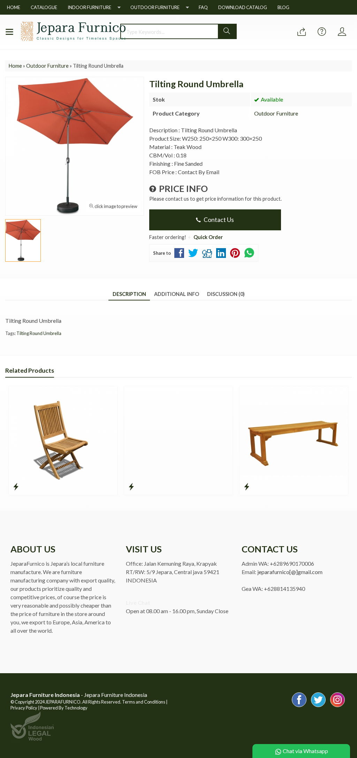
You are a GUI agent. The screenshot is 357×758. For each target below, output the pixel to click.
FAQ (203, 7)
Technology (76, 708)
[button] (227, 31)
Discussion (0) (226, 294)
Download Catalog (242, 7)
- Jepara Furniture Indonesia (78, 694)
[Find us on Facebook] (299, 706)
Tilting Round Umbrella (38, 333)
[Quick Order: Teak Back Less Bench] (246, 486)
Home (13, 7)
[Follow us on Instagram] (337, 706)
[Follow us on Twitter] (318, 706)
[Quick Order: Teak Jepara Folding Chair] (16, 486)
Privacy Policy (23, 708)
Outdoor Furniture (155, 7)
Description (129, 294)
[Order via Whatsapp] (301, 32)
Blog (283, 7)
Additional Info (176, 294)
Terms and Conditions (143, 702)
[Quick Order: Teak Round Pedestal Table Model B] (131, 486)
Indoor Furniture (89, 7)
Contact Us (218, 219)
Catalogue (44, 7)
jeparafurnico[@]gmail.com (289, 571)
